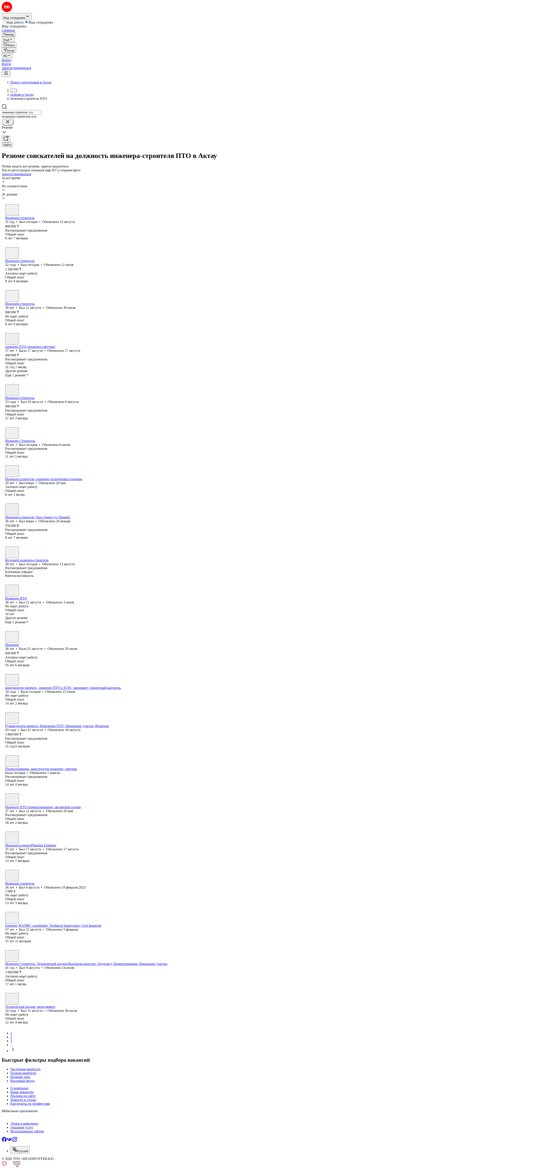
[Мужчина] (12, 210)
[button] (6, 60)
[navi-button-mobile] (6, 73)
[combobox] (22, 112)
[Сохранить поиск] (6, 139)
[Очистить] (8, 122)
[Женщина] (12, 339)
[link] (9, 44)
